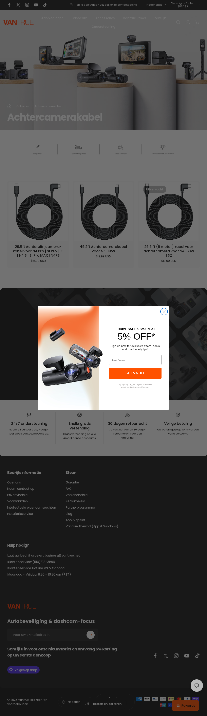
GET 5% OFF (135, 373)
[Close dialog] (164, 311)
